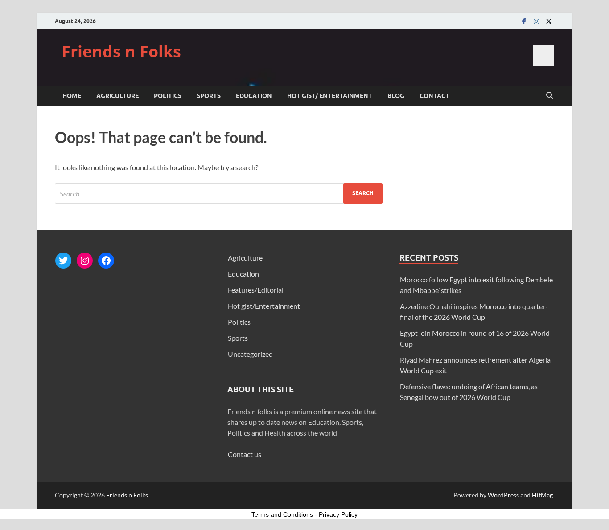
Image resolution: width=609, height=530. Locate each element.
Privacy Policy (338, 514)
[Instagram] (536, 21)
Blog (395, 95)
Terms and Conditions (282, 514)
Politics (167, 95)
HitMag (542, 495)
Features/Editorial (256, 289)
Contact (434, 95)
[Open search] (549, 96)
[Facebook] (523, 21)
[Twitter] (548, 21)
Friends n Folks (121, 51)
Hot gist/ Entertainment (329, 95)
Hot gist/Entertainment (264, 306)
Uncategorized (250, 354)
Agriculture (117, 95)
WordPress (503, 495)
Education (254, 95)
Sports (209, 95)
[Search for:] (219, 193)
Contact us (244, 454)
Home (71, 95)
